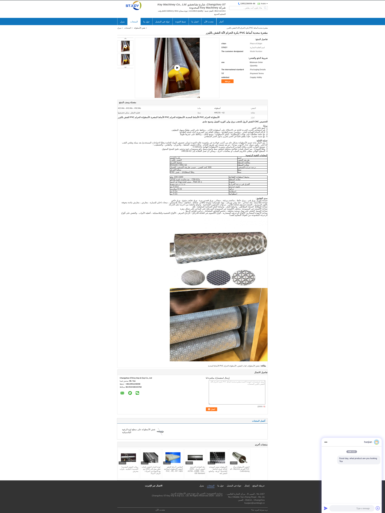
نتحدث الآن (209, 21)
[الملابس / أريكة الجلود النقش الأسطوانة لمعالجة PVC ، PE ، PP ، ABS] (172, 457)
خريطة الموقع (259, 485)
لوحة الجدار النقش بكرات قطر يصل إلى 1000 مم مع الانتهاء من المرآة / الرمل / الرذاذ (151, 470)
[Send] (325, 508)
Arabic (263, 4)
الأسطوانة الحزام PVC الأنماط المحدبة (222, 366)
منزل (122, 21)
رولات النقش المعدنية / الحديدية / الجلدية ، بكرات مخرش (129, 469)
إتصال (246, 485)
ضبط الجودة (180, 21)
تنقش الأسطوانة (254, 366)
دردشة (227, 81)
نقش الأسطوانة (139, 28)
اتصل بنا (195, 21)
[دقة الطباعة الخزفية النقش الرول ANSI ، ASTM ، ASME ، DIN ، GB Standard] (195, 457)
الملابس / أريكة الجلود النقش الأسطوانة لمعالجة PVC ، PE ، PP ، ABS (173, 469)
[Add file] (378, 508)
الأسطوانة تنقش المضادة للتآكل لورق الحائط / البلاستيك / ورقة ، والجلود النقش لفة (217, 470)
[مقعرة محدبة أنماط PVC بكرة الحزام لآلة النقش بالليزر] (125, 59)
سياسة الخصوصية (215, 493)
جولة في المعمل (162, 21)
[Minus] (326, 442)
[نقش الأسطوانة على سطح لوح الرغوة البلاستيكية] (160, 431)
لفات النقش (242, 366)
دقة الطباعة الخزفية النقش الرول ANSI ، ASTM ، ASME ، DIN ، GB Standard (196, 470)
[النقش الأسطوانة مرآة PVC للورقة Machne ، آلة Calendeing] (239, 457)
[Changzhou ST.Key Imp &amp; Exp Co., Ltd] (133, 5)
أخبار (221, 21)
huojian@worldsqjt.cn (254, 503)
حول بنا (146, 21)
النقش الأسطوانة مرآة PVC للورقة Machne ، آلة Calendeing (239, 469)
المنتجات (134, 21)
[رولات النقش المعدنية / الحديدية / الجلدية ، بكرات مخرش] (128, 457)
